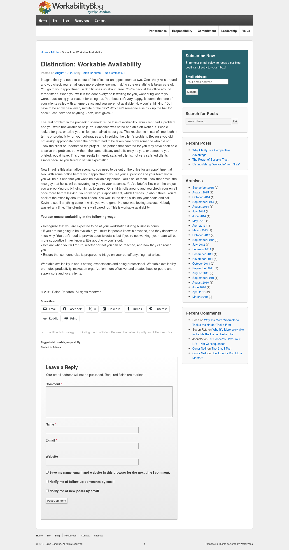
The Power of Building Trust (210, 159)
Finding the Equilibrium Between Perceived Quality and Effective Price (126, 332)
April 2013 (198, 225)
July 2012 (198, 244)
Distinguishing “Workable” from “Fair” (216, 164)
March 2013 (200, 230)
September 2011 (203, 268)
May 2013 (198, 221)
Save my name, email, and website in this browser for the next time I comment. (109, 472)
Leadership (229, 30)
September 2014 (203, 202)
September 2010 (203, 277)
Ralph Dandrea (91, 73)
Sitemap (98, 535)
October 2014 (201, 197)
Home (43, 20)
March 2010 (200, 296)
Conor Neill (199, 348)
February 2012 (201, 249)
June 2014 (199, 216)
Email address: (196, 76)
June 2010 (199, 287)
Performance (158, 30)
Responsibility (182, 30)
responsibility (73, 342)
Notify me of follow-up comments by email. (82, 481)
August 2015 (200, 192)
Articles (55, 52)
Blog (66, 20)
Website (52, 456)
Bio (54, 20)
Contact (100, 20)
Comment (54, 384)
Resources (82, 20)
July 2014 (198, 211)
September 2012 (203, 239)
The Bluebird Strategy (60, 332)
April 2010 (198, 292)
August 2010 (200, 282)
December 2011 (202, 254)
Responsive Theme (215, 543)
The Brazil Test (221, 348)
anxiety (61, 342)
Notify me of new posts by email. (74, 491)
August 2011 (200, 273)
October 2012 (201, 235)
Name (50, 424)
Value (246, 30)
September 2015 (203, 187)
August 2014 (200, 206)
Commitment (207, 30)
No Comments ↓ (115, 73)
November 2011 (202, 258)
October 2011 (201, 263)
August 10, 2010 (66, 73)
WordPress (246, 543)
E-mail (50, 440)
